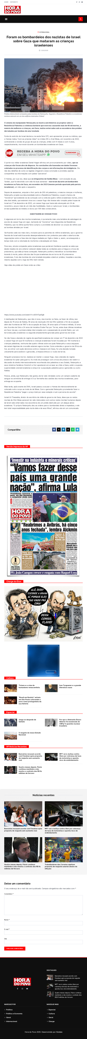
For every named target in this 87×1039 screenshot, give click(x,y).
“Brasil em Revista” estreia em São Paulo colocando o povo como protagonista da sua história (30, 700)
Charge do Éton (13, 581)
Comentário (8, 894)
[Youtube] (82, 2)
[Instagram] (79, 2)
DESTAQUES (51, 970)
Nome (7, 920)
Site (5, 939)
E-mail (7, 929)
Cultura (9, 678)
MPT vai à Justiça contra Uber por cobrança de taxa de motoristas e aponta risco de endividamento (70, 757)
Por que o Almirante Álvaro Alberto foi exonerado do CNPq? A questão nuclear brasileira (70, 723)
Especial (10, 712)
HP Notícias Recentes (16, 746)
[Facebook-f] (76, 2)
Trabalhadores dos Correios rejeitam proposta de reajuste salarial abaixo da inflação (61, 867)
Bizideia (59, 1032)
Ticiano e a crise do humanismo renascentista (29, 686)
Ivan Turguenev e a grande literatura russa (70, 686)
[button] (6, 19)
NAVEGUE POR (10, 1004)
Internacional (44, 32)
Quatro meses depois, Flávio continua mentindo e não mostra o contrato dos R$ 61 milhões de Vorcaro (30, 770)
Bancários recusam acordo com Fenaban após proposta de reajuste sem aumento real (30, 757)
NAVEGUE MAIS (53, 1004)
